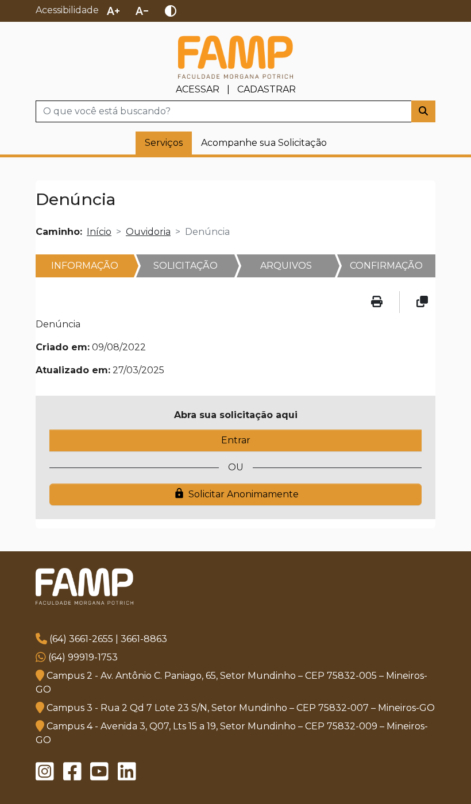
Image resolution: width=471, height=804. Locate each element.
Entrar (235, 440)
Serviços (164, 142)
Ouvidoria (148, 231)
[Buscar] (423, 111)
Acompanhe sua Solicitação (264, 142)
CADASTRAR (266, 89)
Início (99, 231)
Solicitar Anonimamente (236, 494)
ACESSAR (197, 89)
